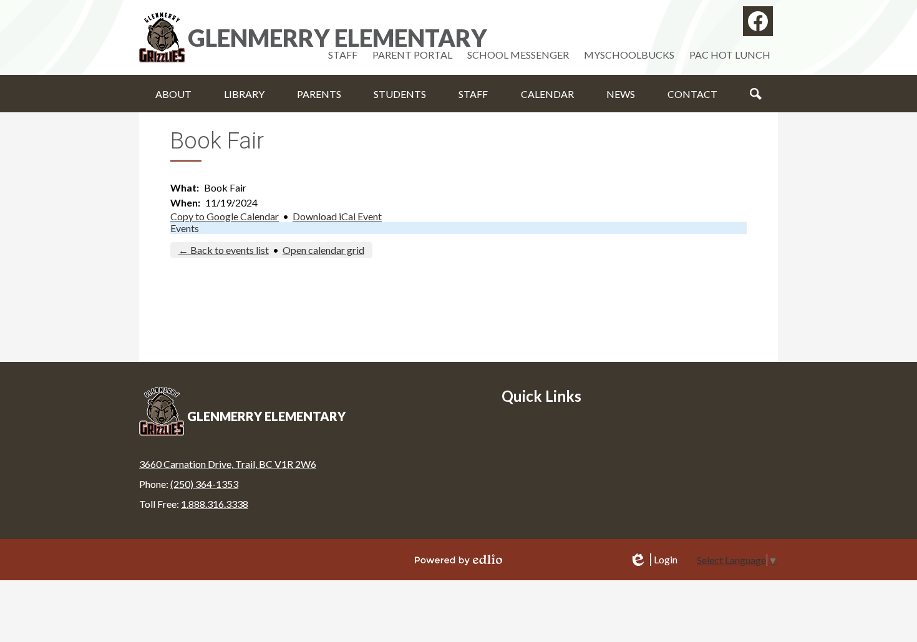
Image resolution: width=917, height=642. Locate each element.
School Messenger (518, 55)
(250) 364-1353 (204, 484)
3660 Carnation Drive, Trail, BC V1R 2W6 (227, 464)
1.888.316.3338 (214, 504)
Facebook (758, 21)
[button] (173, 93)
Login (653, 560)
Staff (342, 55)
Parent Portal (412, 55)
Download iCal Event (337, 216)
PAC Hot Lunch (729, 55)
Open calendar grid (323, 250)
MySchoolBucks (629, 55)
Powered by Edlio (458, 559)
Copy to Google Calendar (224, 216)
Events (184, 228)
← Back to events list (223, 250)
